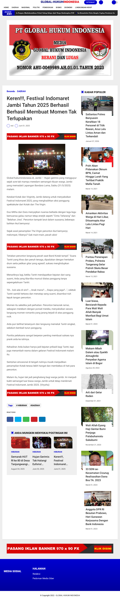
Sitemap (90, 2)
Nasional (26, 7)
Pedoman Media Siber (43, 578)
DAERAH (21, 91)
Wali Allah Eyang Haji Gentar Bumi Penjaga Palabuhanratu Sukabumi (96, 433)
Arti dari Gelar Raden (94, 394)
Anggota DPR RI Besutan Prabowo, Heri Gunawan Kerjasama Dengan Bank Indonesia (97, 517)
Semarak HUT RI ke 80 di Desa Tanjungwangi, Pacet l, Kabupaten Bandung (20, 460)
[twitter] (7, 2)
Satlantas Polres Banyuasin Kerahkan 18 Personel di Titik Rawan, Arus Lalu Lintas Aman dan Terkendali (96, 125)
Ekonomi (68, 7)
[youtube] (15, 2)
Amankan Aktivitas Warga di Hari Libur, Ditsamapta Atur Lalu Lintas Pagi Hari (97, 220)
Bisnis (58, 7)
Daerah (15, 7)
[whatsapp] (26, 419)
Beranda (11, 91)
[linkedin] (42, 419)
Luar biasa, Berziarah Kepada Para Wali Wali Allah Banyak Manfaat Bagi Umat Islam (97, 310)
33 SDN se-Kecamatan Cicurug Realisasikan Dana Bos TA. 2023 (97, 475)
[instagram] (11, 2)
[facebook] (3, 2)
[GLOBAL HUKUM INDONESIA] (60, 3)
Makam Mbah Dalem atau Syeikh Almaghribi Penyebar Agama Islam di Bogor (97, 356)
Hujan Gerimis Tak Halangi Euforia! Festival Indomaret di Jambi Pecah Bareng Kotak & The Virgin (41, 460)
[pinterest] (34, 419)
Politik (36, 7)
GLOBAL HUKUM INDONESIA (68, 595)
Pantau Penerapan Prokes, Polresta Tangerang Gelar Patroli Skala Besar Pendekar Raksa (97, 264)
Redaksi (36, 574)
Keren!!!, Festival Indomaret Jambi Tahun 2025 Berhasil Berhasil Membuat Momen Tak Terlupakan (62, 460)
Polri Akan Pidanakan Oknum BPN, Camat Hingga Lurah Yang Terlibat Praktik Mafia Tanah (97, 175)
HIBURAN (22, 405)
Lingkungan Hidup (83, 7)
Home (6, 7)
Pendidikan (48, 7)
